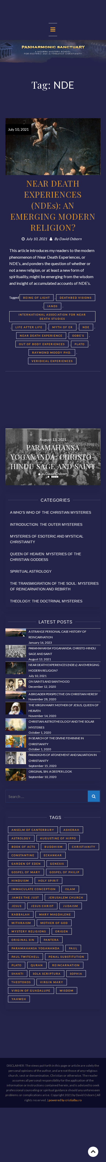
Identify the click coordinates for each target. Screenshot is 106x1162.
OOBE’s (78, 335)
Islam (70, 889)
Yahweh (19, 999)
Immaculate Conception (34, 889)
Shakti (18, 973)
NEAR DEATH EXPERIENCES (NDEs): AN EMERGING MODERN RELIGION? (52, 205)
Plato (80, 344)
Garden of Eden (26, 863)
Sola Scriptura (47, 973)
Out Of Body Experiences (42, 344)
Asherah (72, 829)
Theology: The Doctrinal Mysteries (46, 601)
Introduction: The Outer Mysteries (46, 524)
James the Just (25, 897)
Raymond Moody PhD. (52, 352)
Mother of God (54, 922)
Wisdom (67, 990)
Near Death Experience (41, 335)
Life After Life (28, 327)
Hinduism (20, 880)
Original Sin (23, 939)
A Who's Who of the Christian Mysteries (50, 512)
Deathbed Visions (76, 297)
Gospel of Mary (26, 872)
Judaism (70, 905)
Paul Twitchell (25, 956)
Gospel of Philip (65, 872)
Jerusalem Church (65, 897)
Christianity (83, 846)
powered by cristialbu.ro (65, 1100)
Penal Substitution (66, 956)
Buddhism (54, 846)
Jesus (17, 905)
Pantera (51, 939)
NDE (86, 327)
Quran (37, 965)
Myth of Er (62, 327)
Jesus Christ (42, 905)
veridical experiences (52, 360)
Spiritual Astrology (30, 571)
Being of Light (36, 297)
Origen (61, 931)
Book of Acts (23, 846)
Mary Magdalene (55, 914)
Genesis (57, 863)
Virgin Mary (51, 982)
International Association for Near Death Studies (52, 316)
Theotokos (21, 982)
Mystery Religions (29, 931)
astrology (21, 838)
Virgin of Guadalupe (31, 990)
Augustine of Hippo (58, 838)
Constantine (23, 855)
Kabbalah (21, 914)
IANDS (52, 306)
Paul (73, 948)
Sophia (76, 973)
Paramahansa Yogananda (36, 948)
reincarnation (66, 965)
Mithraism (21, 922)
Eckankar (53, 855)
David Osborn (70, 239)
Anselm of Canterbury (33, 829)
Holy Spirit (48, 880)
